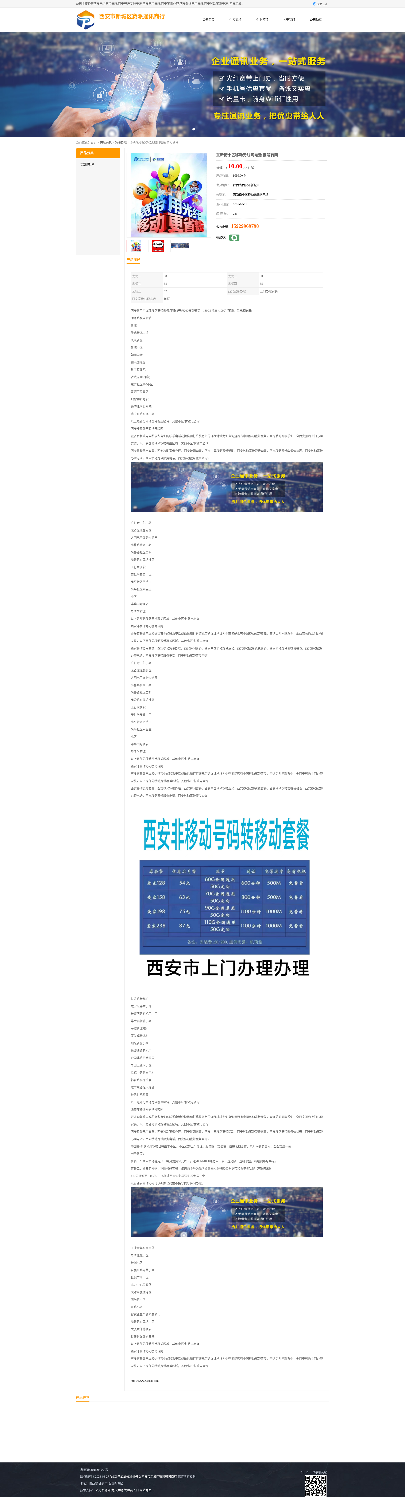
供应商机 (235, 19)
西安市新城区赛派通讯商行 (159, 1476)
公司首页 (209, 19)
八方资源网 (103, 1490)
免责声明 (117, 1490)
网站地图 (145, 1490)
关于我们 (289, 19)
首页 (94, 142)
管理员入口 (131, 1490)
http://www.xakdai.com (145, 1380)
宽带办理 (121, 142)
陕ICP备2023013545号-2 (125, 1476)
